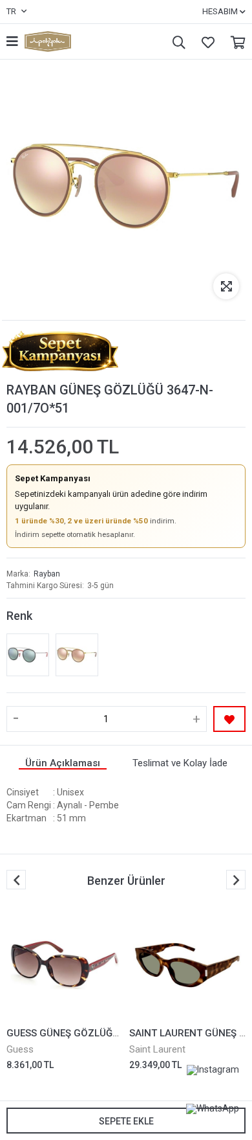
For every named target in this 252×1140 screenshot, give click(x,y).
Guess (20, 1049)
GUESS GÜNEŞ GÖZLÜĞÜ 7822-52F (85, 1033)
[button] (236, 879)
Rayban (47, 573)
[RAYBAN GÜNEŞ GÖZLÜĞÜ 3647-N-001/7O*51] (77, 654)
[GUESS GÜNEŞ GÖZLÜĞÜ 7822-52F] (64, 965)
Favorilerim (205, 42)
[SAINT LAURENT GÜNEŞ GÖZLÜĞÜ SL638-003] (187, 965)
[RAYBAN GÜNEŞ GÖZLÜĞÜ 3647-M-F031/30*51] (27, 654)
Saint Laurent (157, 1049)
